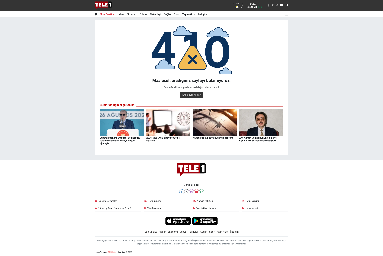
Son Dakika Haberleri (206, 208)
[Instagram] (191, 191)
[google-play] (205, 220)
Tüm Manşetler (154, 208)
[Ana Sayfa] (97, 14)
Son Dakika (107, 14)
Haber (120, 14)
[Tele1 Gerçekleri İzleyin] (103, 5)
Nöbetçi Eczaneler (107, 201)
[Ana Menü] (286, 14)
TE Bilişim (112, 252)
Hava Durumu (154, 201)
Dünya (143, 14)
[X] (186, 191)
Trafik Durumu (252, 201)
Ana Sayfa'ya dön (191, 94)
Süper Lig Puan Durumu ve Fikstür (115, 208)
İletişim (202, 14)
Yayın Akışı (188, 14)
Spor (177, 14)
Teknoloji (155, 14)
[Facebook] (181, 191)
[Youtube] (196, 191)
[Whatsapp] (201, 191)
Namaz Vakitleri (205, 201)
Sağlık (167, 14)
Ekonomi (132, 14)
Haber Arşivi (252, 208)
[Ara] (287, 5)
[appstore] (178, 220)
